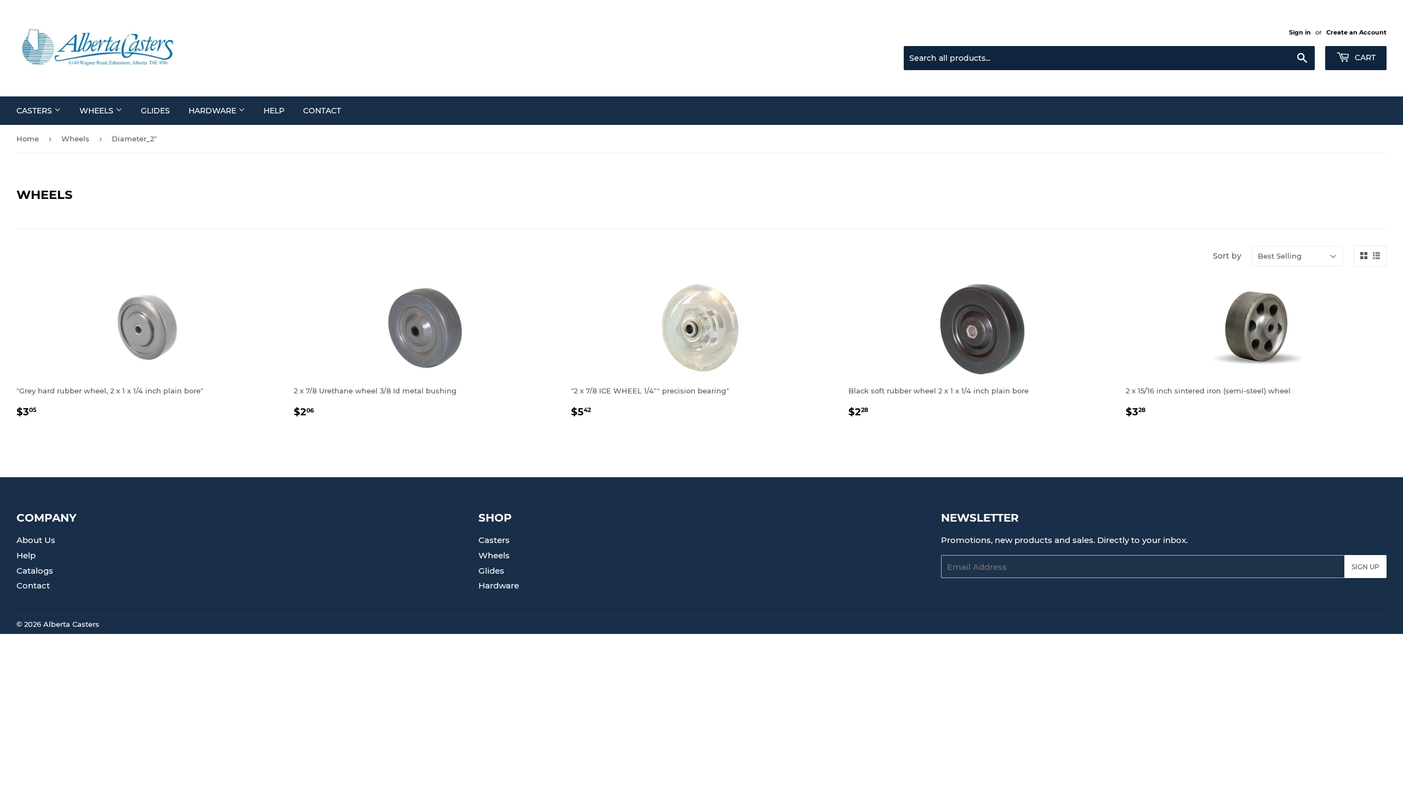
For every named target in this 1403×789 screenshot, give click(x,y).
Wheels (97, 111)
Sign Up (1365, 567)
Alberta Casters (71, 624)
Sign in (1300, 32)
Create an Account (1356, 32)
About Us (35, 540)
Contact (322, 111)
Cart (1364, 57)
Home (27, 138)
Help (274, 111)
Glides (155, 111)
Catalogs (34, 570)
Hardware (213, 111)
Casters (35, 111)
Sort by (1227, 256)
